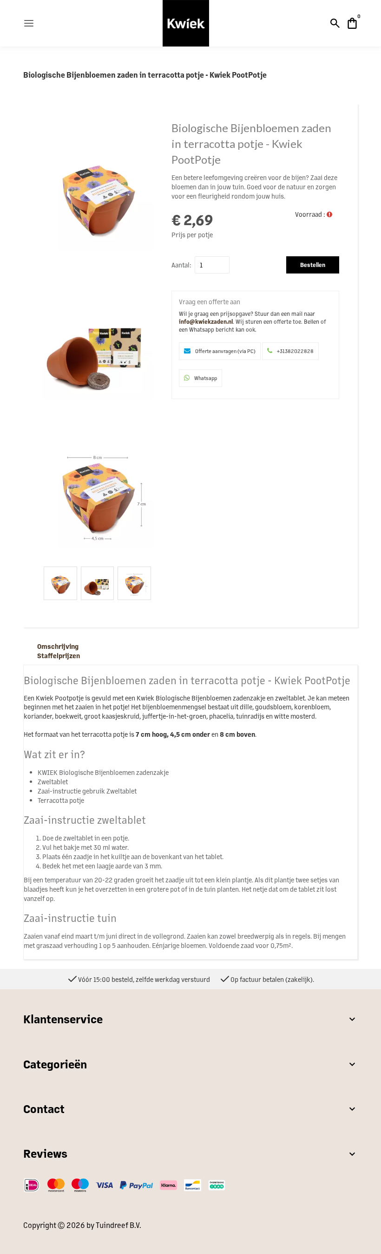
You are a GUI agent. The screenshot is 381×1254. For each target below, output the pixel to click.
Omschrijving (58, 646)
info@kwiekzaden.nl (206, 321)
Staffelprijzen (58, 655)
